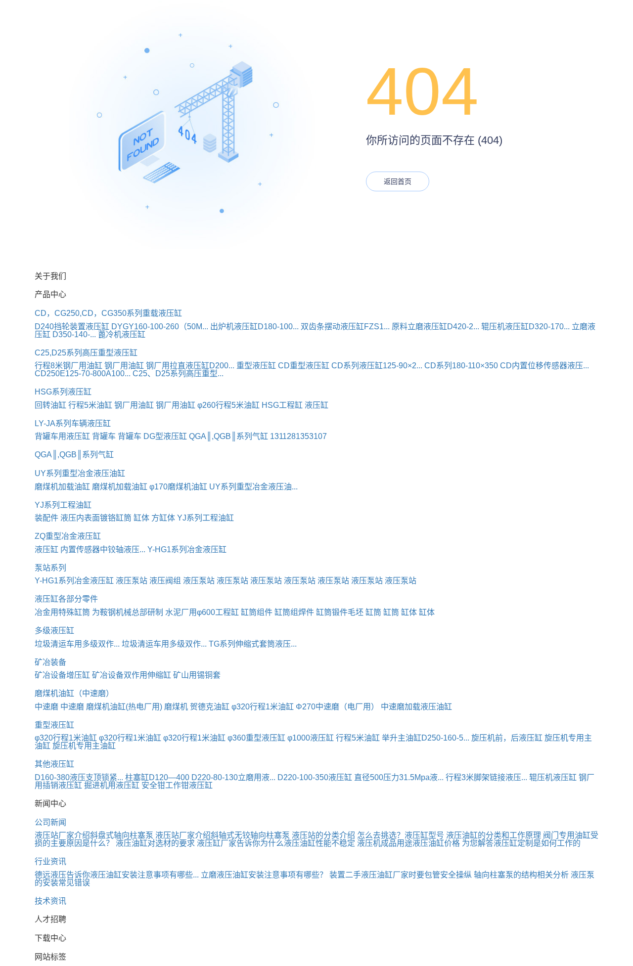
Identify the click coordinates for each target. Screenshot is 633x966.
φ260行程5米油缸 (228, 405)
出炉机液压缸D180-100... (254, 326)
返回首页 (397, 181)
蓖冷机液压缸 (121, 334)
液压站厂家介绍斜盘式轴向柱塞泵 (94, 835)
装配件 (46, 518)
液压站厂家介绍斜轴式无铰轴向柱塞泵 (222, 835)
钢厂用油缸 (124, 365)
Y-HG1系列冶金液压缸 (186, 549)
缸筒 (373, 612)
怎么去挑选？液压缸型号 (400, 835)
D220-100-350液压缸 (314, 777)
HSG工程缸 (282, 405)
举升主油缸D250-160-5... (425, 738)
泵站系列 (50, 568)
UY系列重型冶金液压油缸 (80, 473)
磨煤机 (176, 707)
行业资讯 (50, 861)
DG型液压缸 (165, 436)
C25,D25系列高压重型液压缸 (86, 353)
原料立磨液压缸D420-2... (435, 326)
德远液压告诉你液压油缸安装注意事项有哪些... (117, 875)
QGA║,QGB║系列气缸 (228, 436)
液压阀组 (165, 580)
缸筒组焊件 (294, 612)
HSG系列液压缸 (63, 392)
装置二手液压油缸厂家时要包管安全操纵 (400, 875)
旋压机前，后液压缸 (507, 738)
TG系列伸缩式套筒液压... (253, 644)
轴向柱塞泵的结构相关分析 (521, 875)
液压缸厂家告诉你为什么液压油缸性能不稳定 (276, 843)
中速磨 (46, 707)
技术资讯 (50, 901)
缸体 (141, 518)
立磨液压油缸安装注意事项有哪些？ (264, 875)
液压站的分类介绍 (323, 835)
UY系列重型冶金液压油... (253, 487)
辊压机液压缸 (553, 777)
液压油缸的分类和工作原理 (493, 835)
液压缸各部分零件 (66, 599)
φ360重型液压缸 (256, 738)
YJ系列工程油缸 (63, 505)
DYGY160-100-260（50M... (159, 326)
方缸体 (163, 518)
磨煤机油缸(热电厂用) (124, 707)
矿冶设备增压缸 (62, 675)
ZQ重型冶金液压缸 (68, 536)
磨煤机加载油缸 (62, 487)
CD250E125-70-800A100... (83, 373)
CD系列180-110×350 (461, 365)
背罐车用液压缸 (62, 436)
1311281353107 (298, 436)
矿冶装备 (50, 662)
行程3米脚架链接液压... (486, 777)
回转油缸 (50, 405)
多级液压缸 (54, 630)
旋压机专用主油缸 (84, 746)
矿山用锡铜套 (197, 675)
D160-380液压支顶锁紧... (79, 777)
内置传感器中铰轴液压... (102, 549)
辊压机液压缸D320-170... (525, 326)
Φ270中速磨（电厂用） (337, 707)
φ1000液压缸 (310, 738)
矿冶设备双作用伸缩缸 (131, 675)
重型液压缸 (256, 365)
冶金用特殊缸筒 (62, 612)
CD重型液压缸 (303, 365)
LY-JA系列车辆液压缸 (73, 423)
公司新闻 (50, 822)
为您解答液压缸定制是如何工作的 (521, 843)
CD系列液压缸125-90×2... (376, 365)
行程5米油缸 (90, 405)
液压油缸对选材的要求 (155, 843)
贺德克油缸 (209, 707)
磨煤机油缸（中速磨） (74, 693)
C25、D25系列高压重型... (178, 373)
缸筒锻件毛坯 (339, 612)
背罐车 (104, 436)
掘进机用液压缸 (111, 785)
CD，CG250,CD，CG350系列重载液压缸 (108, 313)
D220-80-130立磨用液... (233, 777)
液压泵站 (131, 580)
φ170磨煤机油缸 (178, 487)
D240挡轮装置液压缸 (72, 326)
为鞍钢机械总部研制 (127, 612)
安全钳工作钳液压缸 (177, 785)
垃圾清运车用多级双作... (77, 644)
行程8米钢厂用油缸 (68, 365)
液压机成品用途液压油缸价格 (408, 843)
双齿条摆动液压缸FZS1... (345, 326)
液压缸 (316, 405)
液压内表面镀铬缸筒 (96, 518)
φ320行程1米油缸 (262, 707)
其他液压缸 (54, 764)
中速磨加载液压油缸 (416, 707)
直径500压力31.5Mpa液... (399, 777)
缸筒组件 (256, 612)
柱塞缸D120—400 (157, 777)
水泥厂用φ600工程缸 (202, 612)
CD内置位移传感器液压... (544, 365)
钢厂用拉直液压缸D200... (190, 365)
